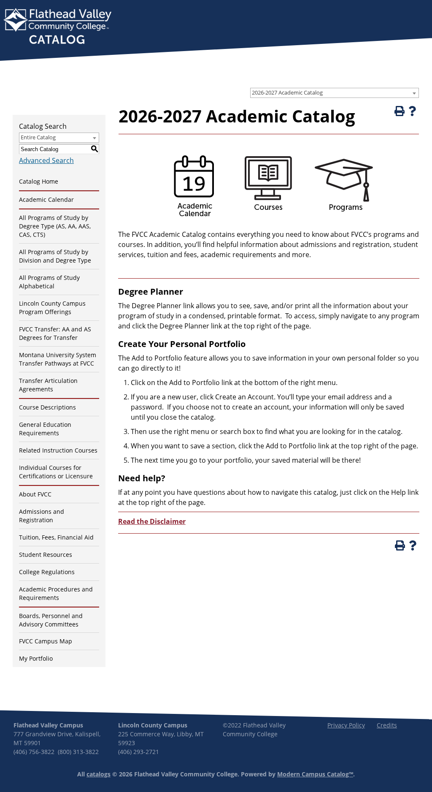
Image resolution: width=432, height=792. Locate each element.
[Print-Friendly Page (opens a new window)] (398, 111)
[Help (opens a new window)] (412, 111)
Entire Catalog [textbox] (38, 137)
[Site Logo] (57, 27)
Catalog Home (38, 181)
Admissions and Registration (41, 515)
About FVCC (35, 494)
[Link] (193, 220)
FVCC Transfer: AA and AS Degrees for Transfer (55, 333)
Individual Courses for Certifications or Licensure (56, 472)
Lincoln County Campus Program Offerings (52, 307)
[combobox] (334, 93)
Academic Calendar (46, 199)
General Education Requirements (45, 428)
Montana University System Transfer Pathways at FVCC (57, 359)
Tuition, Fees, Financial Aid (56, 537)
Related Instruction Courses (58, 450)
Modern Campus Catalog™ (315, 774)
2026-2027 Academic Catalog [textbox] (287, 92)
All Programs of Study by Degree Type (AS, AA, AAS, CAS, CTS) (55, 226)
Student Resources (45, 555)
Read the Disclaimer (152, 521)
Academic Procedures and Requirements (56, 593)
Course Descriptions (47, 407)
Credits (387, 725)
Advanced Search (46, 160)
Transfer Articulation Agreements (48, 385)
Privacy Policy (346, 725)
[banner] (57, 27)
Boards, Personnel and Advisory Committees (51, 620)
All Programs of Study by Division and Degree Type (55, 256)
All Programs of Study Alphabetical (49, 282)
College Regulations (47, 572)
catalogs (98, 774)
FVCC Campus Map (45, 641)
